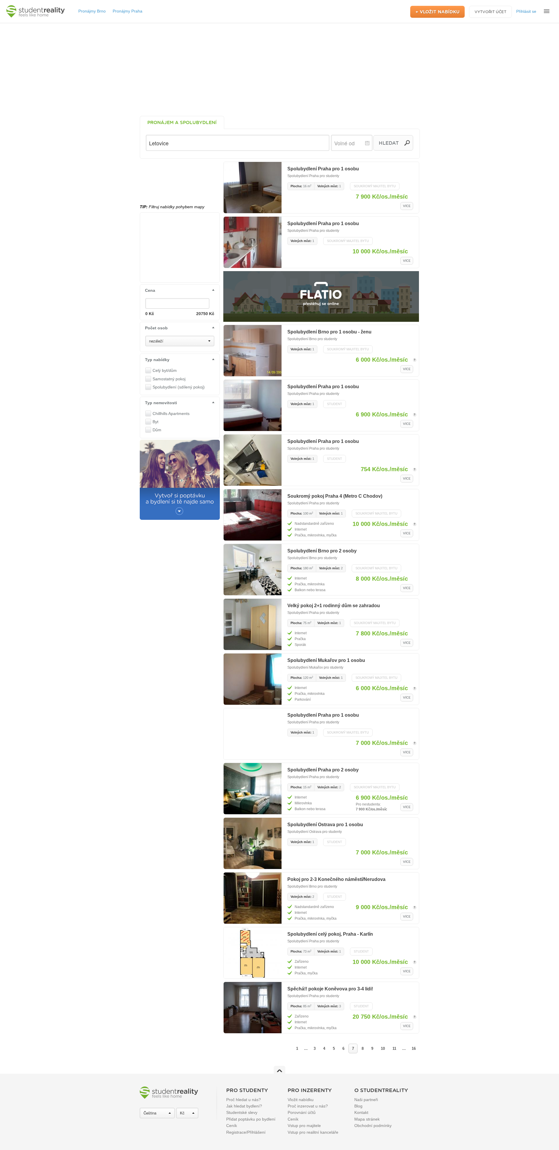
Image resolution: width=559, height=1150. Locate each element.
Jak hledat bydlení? (244, 1106)
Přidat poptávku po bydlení (250, 1119)
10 (383, 1048)
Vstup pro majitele (304, 1125)
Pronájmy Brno (92, 11)
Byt (155, 421)
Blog (358, 1106)
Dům (157, 430)
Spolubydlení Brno (302, 339)
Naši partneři (366, 1099)
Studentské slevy (241, 1112)
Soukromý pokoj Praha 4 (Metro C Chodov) (334, 496)
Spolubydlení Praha (303, 176)
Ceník (231, 1125)
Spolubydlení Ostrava (304, 832)
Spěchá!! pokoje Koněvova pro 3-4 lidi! (330, 988)
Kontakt (361, 1112)
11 (394, 1048)
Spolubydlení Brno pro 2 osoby (322, 550)
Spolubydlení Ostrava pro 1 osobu (325, 824)
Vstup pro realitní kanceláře (313, 1132)
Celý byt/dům (165, 370)
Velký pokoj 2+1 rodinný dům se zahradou (333, 605)
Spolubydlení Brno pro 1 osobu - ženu (329, 331)
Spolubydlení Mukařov (305, 667)
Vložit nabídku (301, 1099)
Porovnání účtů (302, 1112)
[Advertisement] (279, 69)
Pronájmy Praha (127, 11)
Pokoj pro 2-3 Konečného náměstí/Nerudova (336, 879)
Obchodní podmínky (373, 1125)
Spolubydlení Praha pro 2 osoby (323, 769)
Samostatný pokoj (169, 379)
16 (414, 1048)
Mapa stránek (367, 1119)
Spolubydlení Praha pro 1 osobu (323, 168)
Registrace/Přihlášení (246, 1132)
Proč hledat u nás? (243, 1099)
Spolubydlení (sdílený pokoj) (179, 387)
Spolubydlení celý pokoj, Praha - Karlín (330, 934)
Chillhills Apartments (171, 413)
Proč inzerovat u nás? (308, 1106)
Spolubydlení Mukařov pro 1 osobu (326, 660)
